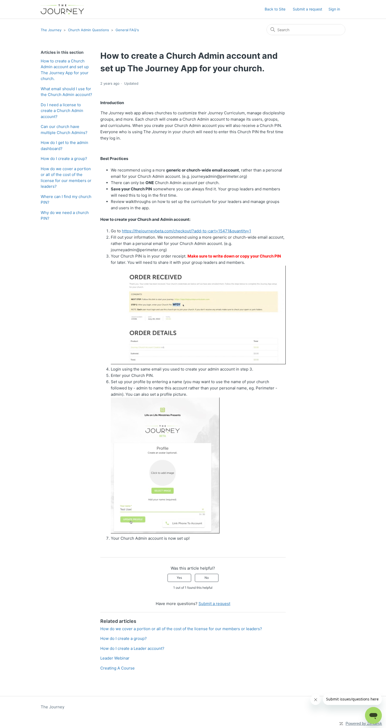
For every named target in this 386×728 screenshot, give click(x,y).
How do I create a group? (64, 158)
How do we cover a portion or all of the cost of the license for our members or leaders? (66, 177)
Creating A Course (117, 668)
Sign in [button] (334, 9)
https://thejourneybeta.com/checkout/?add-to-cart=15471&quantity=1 (186, 230)
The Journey (51, 30)
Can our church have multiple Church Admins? (64, 129)
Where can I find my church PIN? (66, 199)
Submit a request (307, 9)
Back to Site (275, 9)
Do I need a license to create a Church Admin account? (62, 110)
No (207, 578)
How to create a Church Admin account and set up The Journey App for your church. (65, 69)
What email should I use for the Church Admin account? (66, 91)
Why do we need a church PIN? (65, 215)
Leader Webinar (114, 658)
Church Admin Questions (88, 30)
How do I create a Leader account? (132, 648)
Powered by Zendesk (364, 723)
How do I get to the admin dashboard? (64, 145)
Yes (179, 578)
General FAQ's (127, 30)
